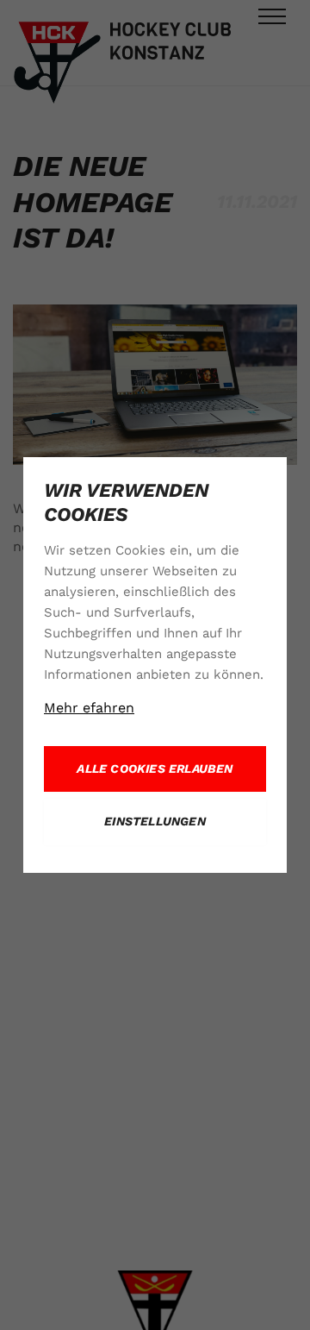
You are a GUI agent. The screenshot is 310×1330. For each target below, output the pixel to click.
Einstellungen (155, 821)
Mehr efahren (89, 708)
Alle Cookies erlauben (154, 768)
